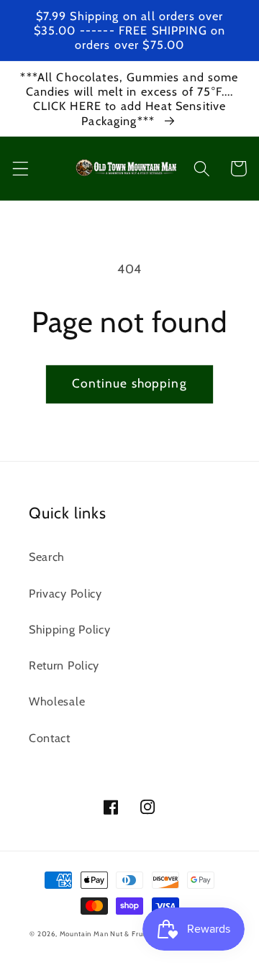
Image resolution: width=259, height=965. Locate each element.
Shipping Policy (69, 629)
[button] (20, 168)
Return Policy (64, 665)
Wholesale (57, 701)
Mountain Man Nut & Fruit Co (109, 934)
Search (47, 556)
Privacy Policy (65, 593)
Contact (50, 738)
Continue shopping (129, 382)
